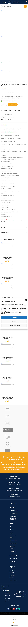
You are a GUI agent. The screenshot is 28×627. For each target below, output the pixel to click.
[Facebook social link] (5, 119)
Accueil (2, 81)
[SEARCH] (25, 6)
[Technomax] (7, 408)
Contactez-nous (14, 540)
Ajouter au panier (12, 104)
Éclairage (7, 81)
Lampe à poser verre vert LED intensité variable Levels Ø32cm (7, 257)
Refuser (14, 321)
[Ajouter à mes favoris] (12, 244)
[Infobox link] (14, 477)
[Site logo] (14, 2)
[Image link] (4, 591)
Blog (11, 533)
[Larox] (7, 429)
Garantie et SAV (13, 580)
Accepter (14, 317)
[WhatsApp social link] (12, 119)
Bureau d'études (13, 543)
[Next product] (26, 81)
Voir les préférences (14, 325)
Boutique (12, 529)
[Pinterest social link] (9, 119)
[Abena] (7, 451)
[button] (26, 300)
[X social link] (7, 119)
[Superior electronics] (7, 415)
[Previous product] (23, 81)
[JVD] (7, 437)
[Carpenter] (7, 444)
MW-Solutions (10, 613)
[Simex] (7, 422)
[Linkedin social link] (10, 119)
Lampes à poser (13, 81)
